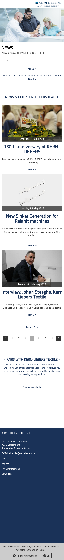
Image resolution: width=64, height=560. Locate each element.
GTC (4, 459)
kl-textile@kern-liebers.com (22, 453)
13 (51, 338)
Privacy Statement (11, 469)
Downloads (7, 474)
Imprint (5, 464)
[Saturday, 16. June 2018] (32, 123)
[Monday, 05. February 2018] (32, 268)
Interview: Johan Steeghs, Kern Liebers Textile (32, 295)
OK (48, 555)
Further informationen (27, 555)
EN (3, 61)
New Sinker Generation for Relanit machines (32, 219)
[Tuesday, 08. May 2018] (32, 192)
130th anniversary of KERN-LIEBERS (32, 149)
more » (32, 169)
